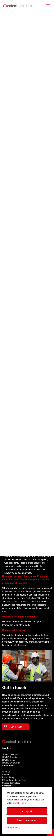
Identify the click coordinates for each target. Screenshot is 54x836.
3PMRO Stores (8, 759)
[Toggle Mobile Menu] (48, 5)
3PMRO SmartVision (11, 762)
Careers (5, 774)
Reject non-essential (27, 820)
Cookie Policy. (20, 803)
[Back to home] (17, 5)
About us (6, 771)
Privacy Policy (8, 777)
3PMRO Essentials (10, 754)
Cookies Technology (11, 782)
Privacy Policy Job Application (15, 780)
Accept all (27, 811)
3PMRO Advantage (10, 757)
